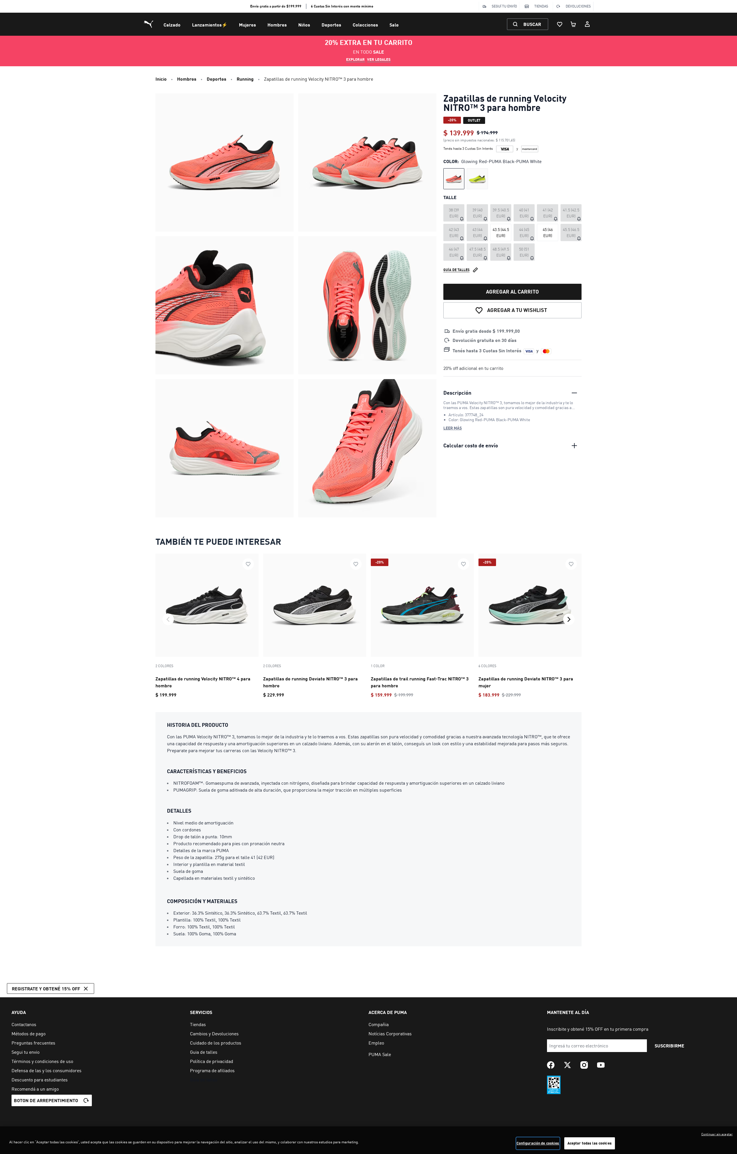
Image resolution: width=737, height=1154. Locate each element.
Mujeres (247, 24)
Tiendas (541, 6)
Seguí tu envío (504, 6)
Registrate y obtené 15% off (46, 988)
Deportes (331, 24)
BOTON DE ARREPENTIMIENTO (46, 1100)
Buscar (532, 24)
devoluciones (578, 6)
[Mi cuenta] (587, 24)
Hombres (277, 24)
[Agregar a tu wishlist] (248, 564)
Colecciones (365, 24)
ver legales (379, 59)
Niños (304, 24)
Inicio (161, 79)
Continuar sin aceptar (717, 1134)
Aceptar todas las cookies (589, 1143)
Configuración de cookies (537, 1143)
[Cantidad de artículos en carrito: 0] (573, 24)
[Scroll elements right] (569, 619)
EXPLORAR (355, 59)
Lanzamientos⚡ (209, 24)
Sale (394, 24)
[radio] (453, 178)
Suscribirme (669, 1045)
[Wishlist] (559, 24)
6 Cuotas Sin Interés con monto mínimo (342, 6)
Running (245, 79)
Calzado (172, 24)
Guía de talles (456, 270)
